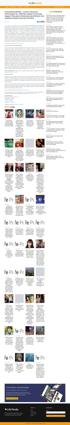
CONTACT (26, 7)
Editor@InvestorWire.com (10, 102)
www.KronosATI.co (31, 68)
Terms (32, 410)
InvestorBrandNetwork (19, 104)
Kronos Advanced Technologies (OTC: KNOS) (13, 25)
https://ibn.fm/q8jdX (19, 43)
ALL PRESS (20, 7)
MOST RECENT (13, 7)
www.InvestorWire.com (9, 100)
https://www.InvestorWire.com (23, 90)
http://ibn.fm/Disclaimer (32, 93)
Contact (32, 415)
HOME (7, 7)
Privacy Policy (33, 412)
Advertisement (33, 413)
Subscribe (56, 415)
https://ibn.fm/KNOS (14, 72)
